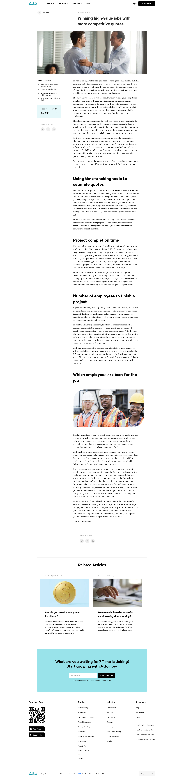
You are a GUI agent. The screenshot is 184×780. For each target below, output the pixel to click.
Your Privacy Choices (88, 774)
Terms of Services (61, 774)
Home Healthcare (113, 736)
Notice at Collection (101, 774)
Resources (76, 3)
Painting (110, 712)
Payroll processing (84, 722)
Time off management (86, 736)
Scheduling (82, 712)
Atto (115, 308)
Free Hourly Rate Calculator (145, 739)
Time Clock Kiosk (84, 750)
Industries (62, 3)
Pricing (88, 3)
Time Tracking (83, 707)
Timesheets (82, 731)
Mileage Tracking (84, 727)
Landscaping (111, 717)
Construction (111, 707)
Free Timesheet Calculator (145, 734)
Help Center (140, 712)
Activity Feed (82, 746)
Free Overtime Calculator (144, 730)
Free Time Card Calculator (145, 725)
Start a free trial (106, 675)
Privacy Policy (72, 774)
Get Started (146, 3)
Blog (137, 707)
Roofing (110, 741)
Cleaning (110, 727)
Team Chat (82, 741)
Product (49, 3)
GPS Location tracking (86, 717)
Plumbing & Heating (114, 731)
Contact (138, 717)
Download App (36, 702)
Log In (134, 3)
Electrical (110, 722)
